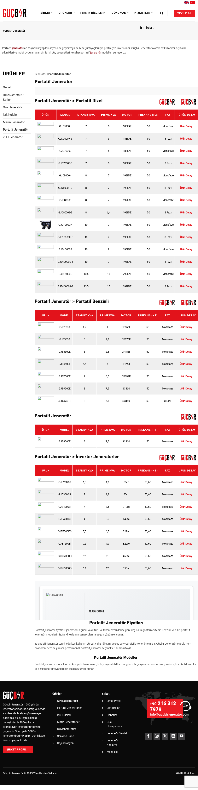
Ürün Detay (186, 126)
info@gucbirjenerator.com (169, 714)
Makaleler (112, 751)
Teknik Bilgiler (92, 13)
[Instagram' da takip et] (157, 736)
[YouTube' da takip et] (181, 736)
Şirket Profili (114, 700)
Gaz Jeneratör (12, 107)
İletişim (146, 28)
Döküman (119, 13)
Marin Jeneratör (14, 122)
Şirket (45, 13)
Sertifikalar (113, 707)
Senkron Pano (65, 736)
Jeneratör (40, 74)
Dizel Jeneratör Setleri (13, 97)
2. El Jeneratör (12, 137)
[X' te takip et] (165, 736)
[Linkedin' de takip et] (173, 736)
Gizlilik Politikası (185, 773)
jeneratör (17, 48)
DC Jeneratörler (66, 728)
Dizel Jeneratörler (67, 700)
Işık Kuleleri (10, 115)
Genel (7, 87)
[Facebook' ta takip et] (148, 736)
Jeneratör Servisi (117, 733)
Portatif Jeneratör (15, 129)
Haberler (112, 715)
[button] (161, 13)
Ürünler (65, 13)
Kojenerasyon (65, 743)
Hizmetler (142, 13)
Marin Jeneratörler (68, 722)
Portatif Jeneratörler (69, 707)
